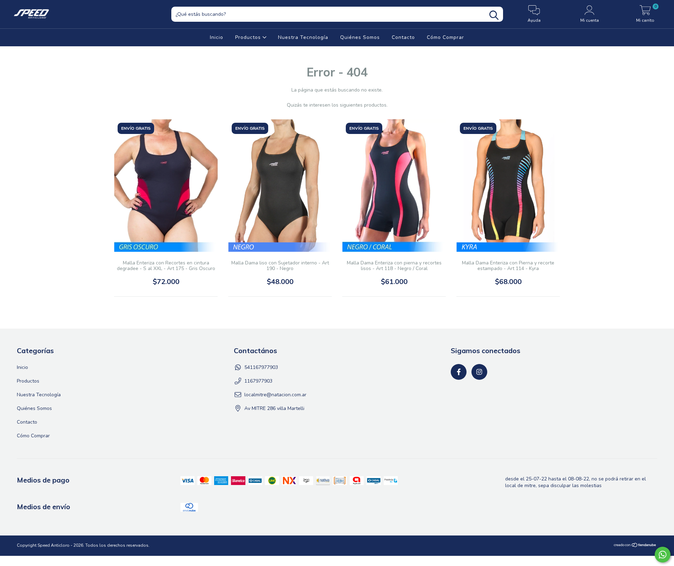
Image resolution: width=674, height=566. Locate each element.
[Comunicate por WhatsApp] (662, 554)
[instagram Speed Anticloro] (479, 372)
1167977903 (258, 381)
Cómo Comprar (445, 37)
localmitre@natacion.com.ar (275, 394)
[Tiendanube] (635, 546)
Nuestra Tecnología (303, 37)
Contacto (403, 37)
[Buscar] (494, 15)
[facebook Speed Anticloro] (459, 372)
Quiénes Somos (360, 37)
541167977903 (261, 367)
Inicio (216, 37)
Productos (249, 37)
